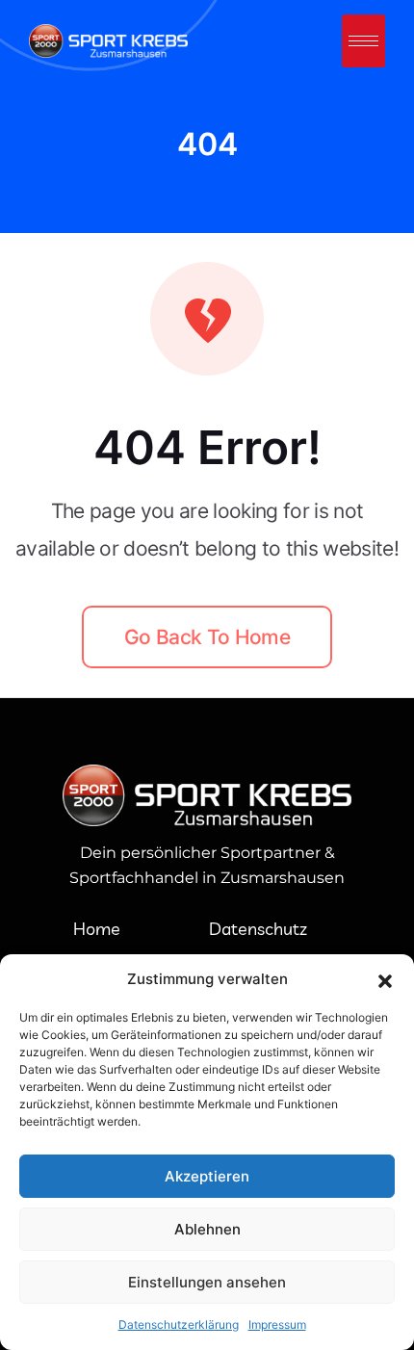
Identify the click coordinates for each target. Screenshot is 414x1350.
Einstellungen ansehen (207, 1282)
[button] (385, 979)
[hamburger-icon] (363, 40)
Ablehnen (207, 1229)
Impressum (277, 1324)
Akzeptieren (207, 1176)
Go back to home (207, 637)
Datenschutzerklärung (178, 1324)
